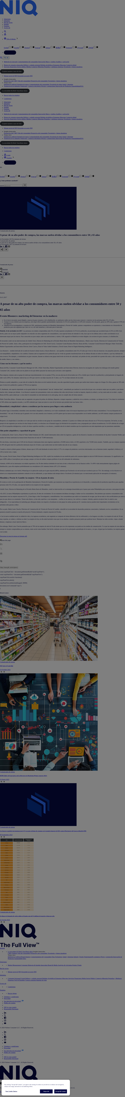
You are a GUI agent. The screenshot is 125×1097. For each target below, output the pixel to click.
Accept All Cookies (60, 1091)
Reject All (46, 1091)
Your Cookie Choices (11, 1091)
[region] (36, 1087)
